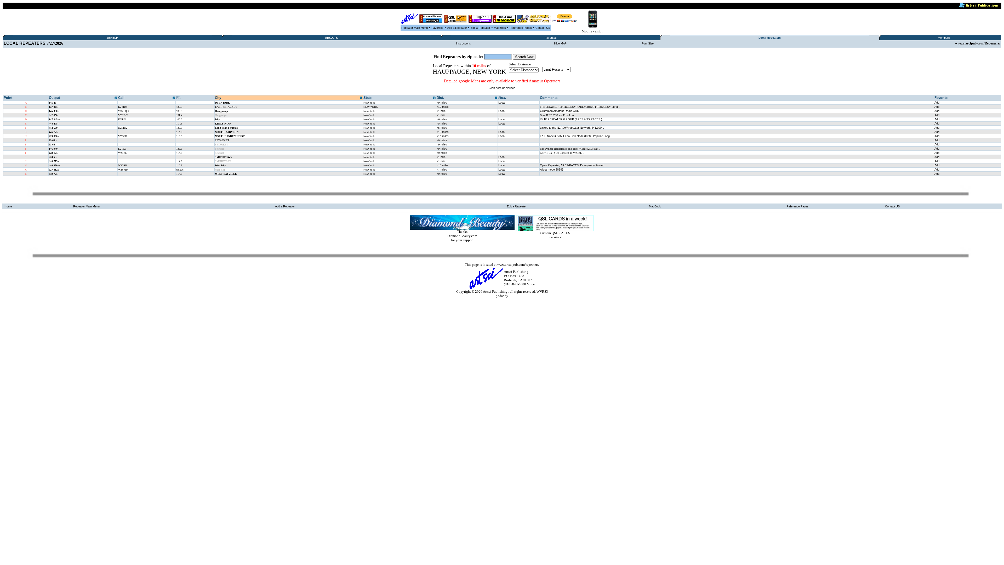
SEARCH (112, 37)
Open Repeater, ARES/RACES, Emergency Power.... (573, 165)
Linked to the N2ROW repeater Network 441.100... (572, 127)
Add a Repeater (457, 27)
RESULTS (331, 37)
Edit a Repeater (480, 27)
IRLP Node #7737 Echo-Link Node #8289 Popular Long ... (576, 136)
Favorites (437, 27)
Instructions (463, 43)
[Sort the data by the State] (434, 98)
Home (8, 206)
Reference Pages (521, 27)
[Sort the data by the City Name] (361, 98)
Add (936, 102)
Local (501, 102)
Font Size (648, 43)
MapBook (500, 27)
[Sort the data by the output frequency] (116, 98)
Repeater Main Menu (414, 27)
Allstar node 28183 (551, 169)
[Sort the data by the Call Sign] (174, 98)
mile (441, 110)
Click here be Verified (502, 87)
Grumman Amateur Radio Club (559, 110)
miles (442, 102)
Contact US (542, 27)
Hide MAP (560, 43)
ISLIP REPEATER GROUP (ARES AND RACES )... (572, 119)
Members (944, 37)
